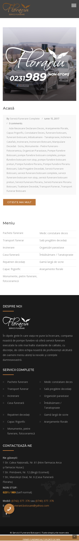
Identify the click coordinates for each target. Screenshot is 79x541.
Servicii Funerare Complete (25, 118)
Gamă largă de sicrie (52, 262)
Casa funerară (11, 254)
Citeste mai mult (19, 202)
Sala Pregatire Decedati (31, 168)
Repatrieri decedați (14, 262)
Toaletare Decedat (28, 186)
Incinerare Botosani (40, 141)
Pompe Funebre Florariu (28, 164)
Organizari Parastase (34, 150)
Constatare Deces (35, 132)
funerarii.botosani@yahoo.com (30, 505)
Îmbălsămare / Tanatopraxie (56, 254)
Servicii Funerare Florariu (29, 182)
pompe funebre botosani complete (37, 155)
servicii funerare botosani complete (37, 173)
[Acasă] (39, 64)
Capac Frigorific (15, 132)
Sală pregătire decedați (53, 240)
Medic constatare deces (54, 233)
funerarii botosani (17, 137)
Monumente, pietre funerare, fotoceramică (21, 431)
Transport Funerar (50, 186)
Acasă (8, 108)
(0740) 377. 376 (44, 501)
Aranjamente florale (51, 269)
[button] (9, 509)
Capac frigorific (12, 269)
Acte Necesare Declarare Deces (26, 128)
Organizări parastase (52, 247)
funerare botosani (56, 132)
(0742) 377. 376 (20, 501)
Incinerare (22, 141)
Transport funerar (13, 240)
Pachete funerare (13, 233)
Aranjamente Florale (56, 128)
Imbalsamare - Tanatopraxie (44, 137)
